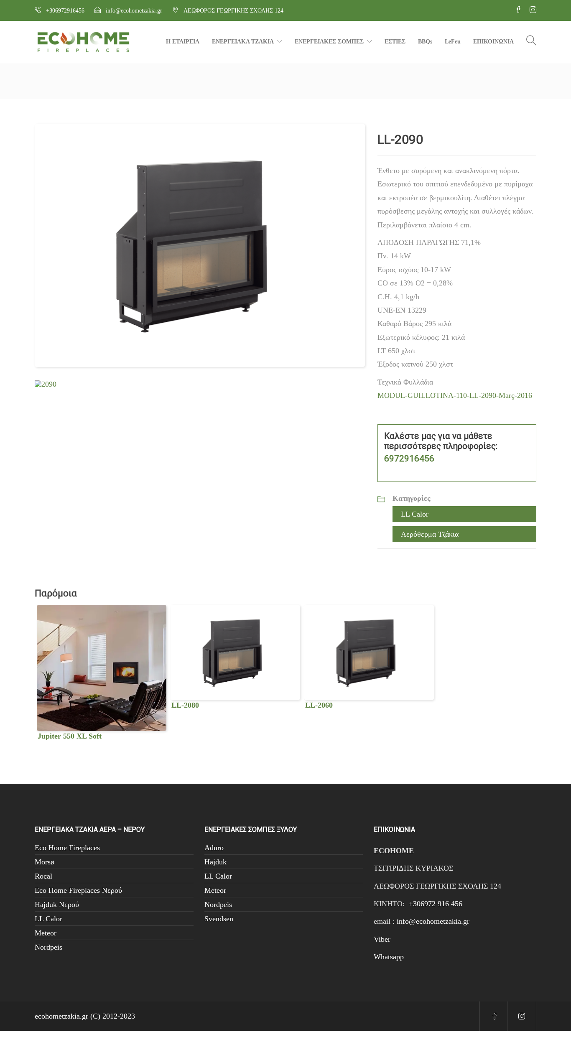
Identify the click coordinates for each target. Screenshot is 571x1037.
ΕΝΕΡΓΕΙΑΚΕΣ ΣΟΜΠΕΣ (329, 41)
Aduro (214, 847)
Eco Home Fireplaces (67, 847)
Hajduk (215, 862)
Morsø (44, 862)
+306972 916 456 (435, 903)
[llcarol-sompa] (200, 244)
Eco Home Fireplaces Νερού (78, 890)
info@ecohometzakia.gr (433, 921)
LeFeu (453, 41)
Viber (382, 939)
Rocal (43, 876)
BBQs (425, 41)
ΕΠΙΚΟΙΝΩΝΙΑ (493, 41)
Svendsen (218, 918)
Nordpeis (48, 947)
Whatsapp (389, 957)
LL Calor (414, 514)
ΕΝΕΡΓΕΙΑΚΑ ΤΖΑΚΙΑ (243, 41)
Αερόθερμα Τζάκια (430, 534)
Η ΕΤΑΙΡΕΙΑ (182, 41)
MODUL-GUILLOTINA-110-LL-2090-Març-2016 (454, 395)
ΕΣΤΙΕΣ (395, 41)
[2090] (45, 383)
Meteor (45, 933)
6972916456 (409, 459)
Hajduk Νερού (57, 904)
